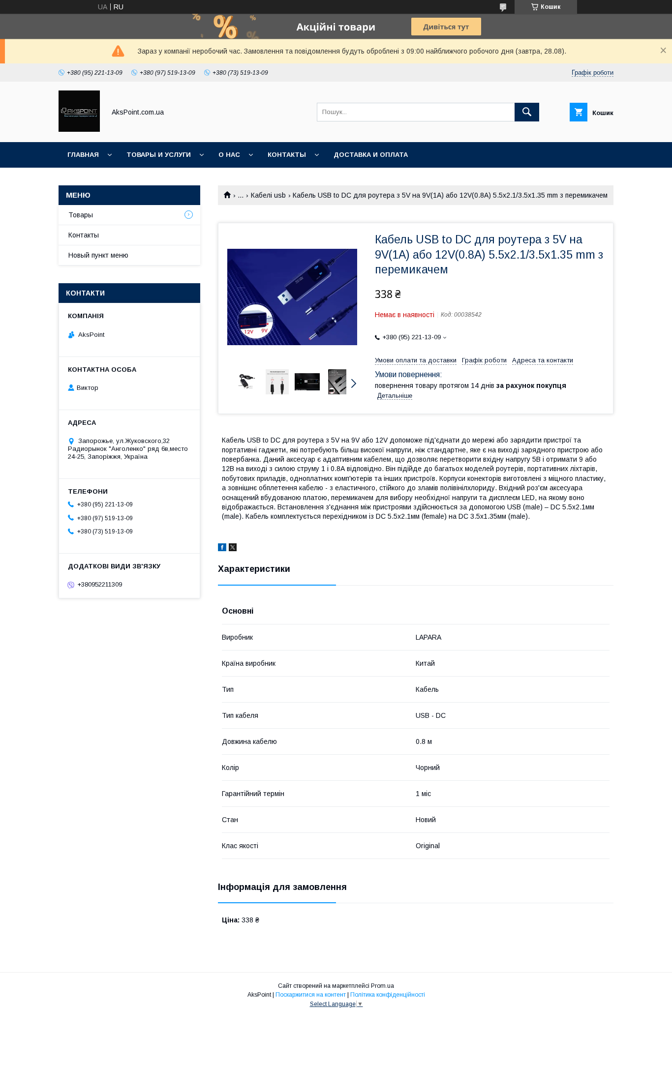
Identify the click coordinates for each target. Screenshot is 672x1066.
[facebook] (222, 549)
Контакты (287, 154)
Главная (83, 154)
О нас (229, 154)
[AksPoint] (79, 129)
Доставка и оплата (371, 154)
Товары (80, 215)
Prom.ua (382, 985)
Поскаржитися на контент (310, 994)
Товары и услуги (158, 154)
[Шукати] (527, 112)
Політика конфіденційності (387, 994)
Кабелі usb (268, 195)
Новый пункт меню (98, 255)
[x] (233, 549)
